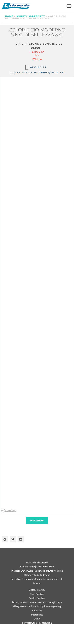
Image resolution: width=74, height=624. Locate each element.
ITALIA (37, 59)
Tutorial (37, 583)
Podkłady (37, 610)
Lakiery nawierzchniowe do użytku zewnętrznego (37, 602)
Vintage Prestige (37, 590)
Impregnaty (37, 614)
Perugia (37, 51)
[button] (69, 6)
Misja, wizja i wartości (37, 562)
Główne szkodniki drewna (37, 575)
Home (9, 16)
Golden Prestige (37, 598)
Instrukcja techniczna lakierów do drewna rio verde (37, 579)
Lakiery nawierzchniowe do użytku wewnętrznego (37, 606)
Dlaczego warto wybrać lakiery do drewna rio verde (37, 571)
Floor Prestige (37, 594)
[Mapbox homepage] (8, 511)
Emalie (37, 618)
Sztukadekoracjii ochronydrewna (37, 566)
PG (37, 55)
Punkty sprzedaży (31, 16)
